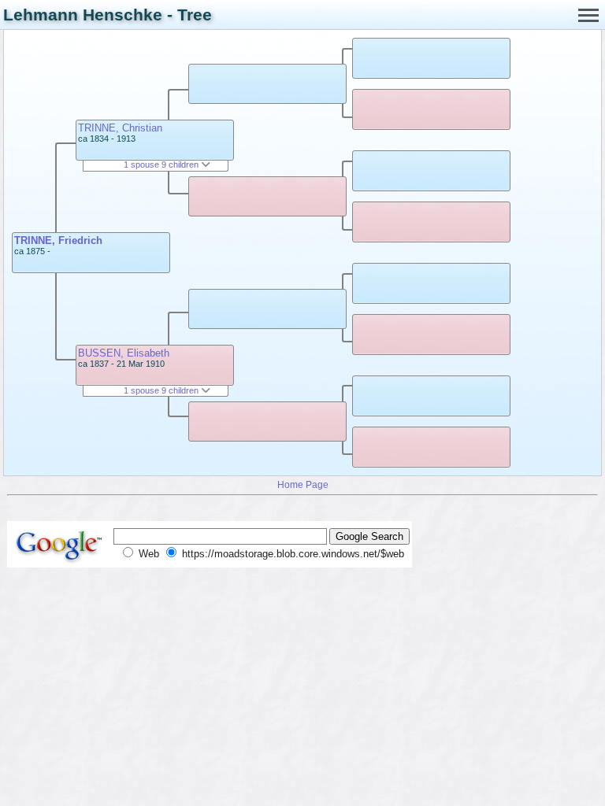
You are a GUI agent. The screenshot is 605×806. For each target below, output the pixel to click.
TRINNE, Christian (120, 128)
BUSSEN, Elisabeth (123, 353)
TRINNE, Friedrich (58, 240)
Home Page (302, 484)
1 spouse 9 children (162, 164)
